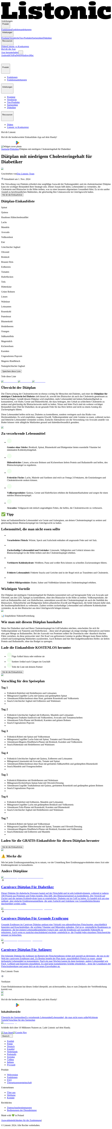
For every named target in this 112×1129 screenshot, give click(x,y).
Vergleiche (14, 38)
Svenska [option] (11, 1057)
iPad (15, 55)
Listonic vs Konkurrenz (18, 46)
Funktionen (6, 29)
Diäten (4, 46)
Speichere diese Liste (11, 371)
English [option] (10, 1041)
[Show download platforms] (20, 52)
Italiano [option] (10, 1062)
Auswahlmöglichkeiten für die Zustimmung (21, 1120)
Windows (25, 55)
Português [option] (11, 1054)
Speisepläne (37, 38)
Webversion (12, 1074)
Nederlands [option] (12, 1051)
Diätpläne (47, 38)
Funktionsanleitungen (22, 29)
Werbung (11, 1095)
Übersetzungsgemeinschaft (19, 1082)
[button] (4, 60)
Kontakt (10, 1097)
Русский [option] (11, 1065)
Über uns (11, 1092)
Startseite (5, 149)
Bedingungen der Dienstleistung (22, 1110)
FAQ (9, 1080)
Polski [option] (10, 1044)
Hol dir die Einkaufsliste (12, 195)
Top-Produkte (25, 38)
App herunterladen (9, 52)
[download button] (8, 144)
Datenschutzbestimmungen (19, 1107)
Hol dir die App (8, 49)
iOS (11, 55)
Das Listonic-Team (25, 173)
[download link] (7, 1032)
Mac (32, 55)
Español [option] (10, 1049)
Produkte (5, 38)
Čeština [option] (10, 1059)
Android (5, 55)
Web (19, 55)
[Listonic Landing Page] (56, 18)
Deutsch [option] (11, 1046)
